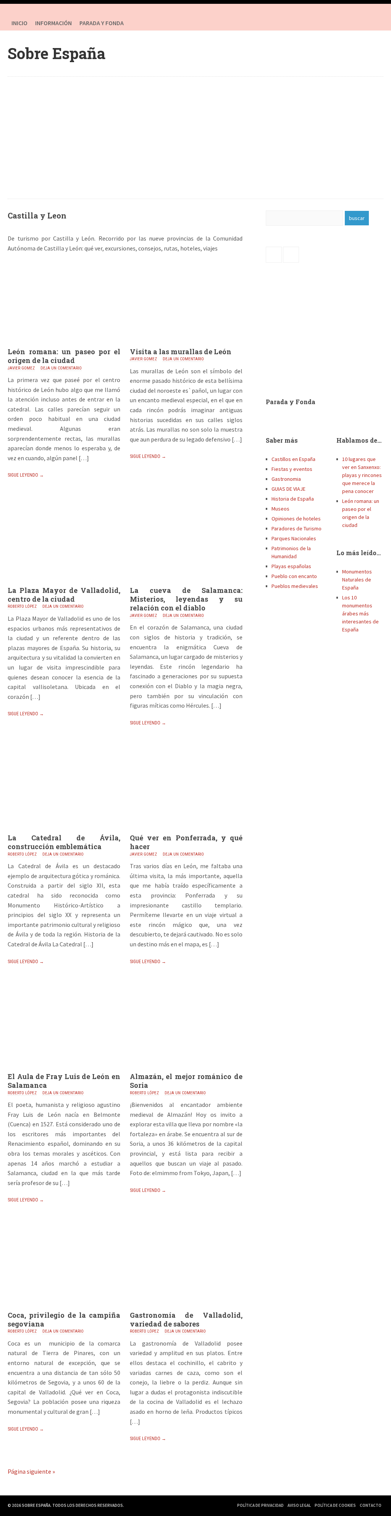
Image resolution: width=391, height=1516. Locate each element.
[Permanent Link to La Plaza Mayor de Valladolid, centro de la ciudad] (64, 584)
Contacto (370, 1505)
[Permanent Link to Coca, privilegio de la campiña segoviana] (64, 1308)
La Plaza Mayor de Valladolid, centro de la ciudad (64, 595)
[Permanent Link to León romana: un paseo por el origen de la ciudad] (64, 345)
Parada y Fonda (290, 402)
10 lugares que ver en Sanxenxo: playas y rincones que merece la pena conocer (362, 475)
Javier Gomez (21, 368)
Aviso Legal (299, 1505)
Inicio (19, 23)
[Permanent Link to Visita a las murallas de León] (186, 345)
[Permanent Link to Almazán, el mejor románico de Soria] (186, 1070)
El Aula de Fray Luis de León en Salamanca (64, 1081)
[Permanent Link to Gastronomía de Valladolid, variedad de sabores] (186, 1308)
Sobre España (56, 53)
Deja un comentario (61, 368)
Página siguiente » (31, 1471)
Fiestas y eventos (291, 469)
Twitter (375, 23)
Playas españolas (291, 566)
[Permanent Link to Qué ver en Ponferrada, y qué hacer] (186, 831)
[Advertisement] (195, 137)
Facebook (360, 23)
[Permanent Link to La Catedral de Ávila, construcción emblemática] (64, 831)
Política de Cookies (335, 1505)
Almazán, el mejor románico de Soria (186, 1081)
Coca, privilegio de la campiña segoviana (64, 1319)
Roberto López (22, 606)
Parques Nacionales (293, 538)
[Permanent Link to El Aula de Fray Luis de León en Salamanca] (64, 1070)
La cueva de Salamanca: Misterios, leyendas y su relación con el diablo (186, 599)
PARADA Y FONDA (101, 23)
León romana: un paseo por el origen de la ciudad (64, 356)
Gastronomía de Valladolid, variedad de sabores (186, 1319)
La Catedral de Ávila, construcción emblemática (64, 842)
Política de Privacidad (260, 1505)
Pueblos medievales (294, 586)
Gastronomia (286, 478)
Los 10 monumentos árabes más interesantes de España (360, 613)
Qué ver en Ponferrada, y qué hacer (186, 842)
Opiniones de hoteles (296, 518)
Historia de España (292, 498)
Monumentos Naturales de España (357, 579)
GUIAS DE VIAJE (288, 488)
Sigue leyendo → (26, 475)
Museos (280, 508)
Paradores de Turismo (296, 528)
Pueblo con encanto (294, 576)
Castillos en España (293, 459)
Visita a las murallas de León (180, 351)
